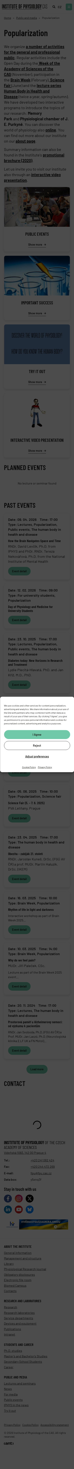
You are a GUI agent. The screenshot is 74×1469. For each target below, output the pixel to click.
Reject (37, 745)
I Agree (37, 734)
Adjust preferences (37, 756)
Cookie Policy (29, 767)
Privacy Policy (45, 767)
